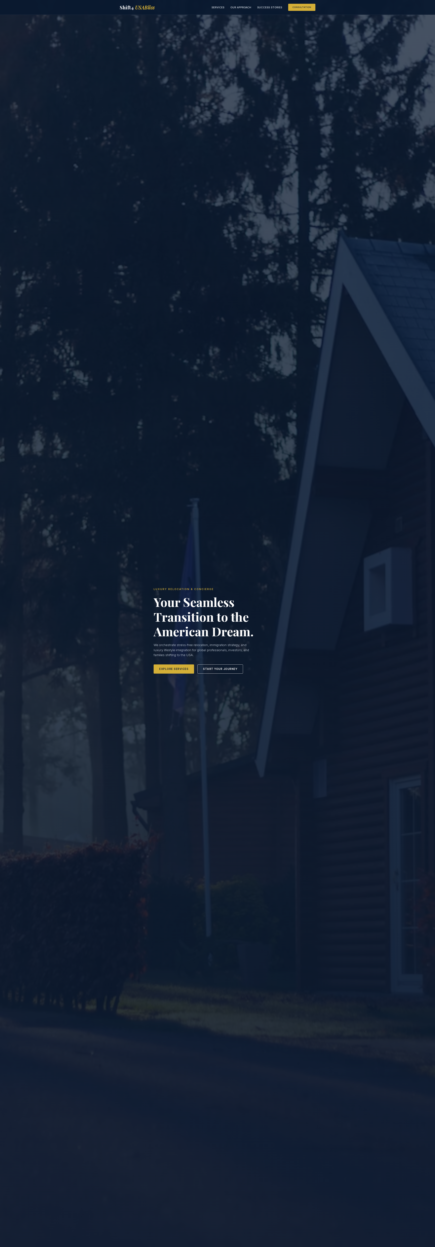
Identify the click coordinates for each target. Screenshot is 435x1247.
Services (218, 7)
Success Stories (269, 7)
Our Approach (240, 7)
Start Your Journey (220, 669)
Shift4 (137, 7)
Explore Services (173, 669)
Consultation (301, 7)
